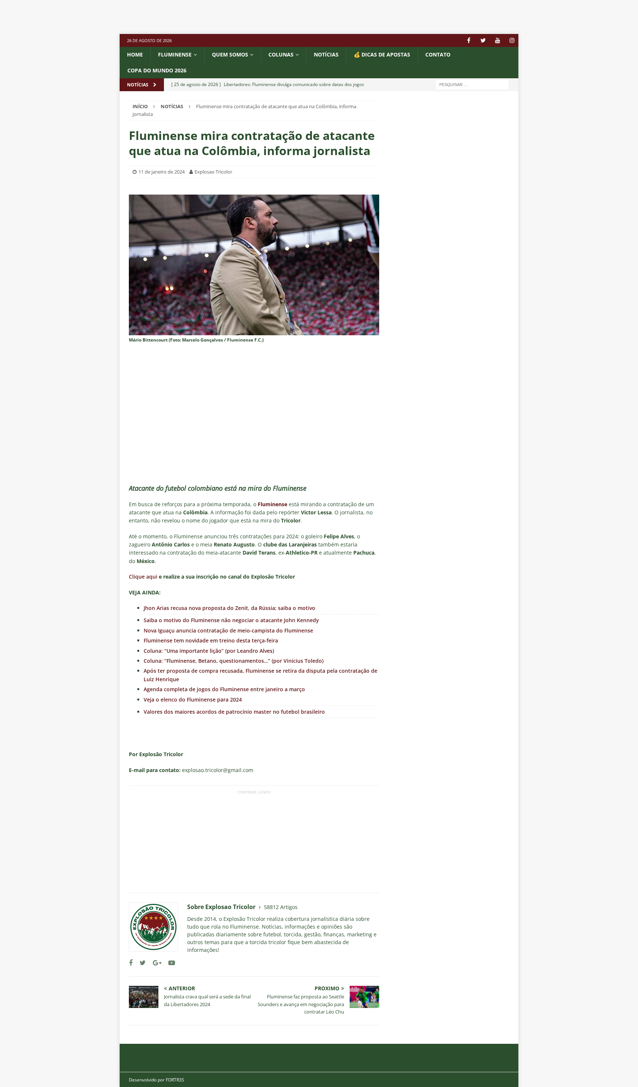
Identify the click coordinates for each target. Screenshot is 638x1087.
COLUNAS (281, 54)
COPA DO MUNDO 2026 (156, 70)
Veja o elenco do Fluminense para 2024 (193, 699)
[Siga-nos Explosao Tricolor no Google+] (154, 962)
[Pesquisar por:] (472, 84)
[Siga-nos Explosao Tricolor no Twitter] (140, 962)
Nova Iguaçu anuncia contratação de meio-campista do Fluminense (228, 630)
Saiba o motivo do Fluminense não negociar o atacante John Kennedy (231, 620)
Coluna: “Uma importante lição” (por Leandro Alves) (209, 650)
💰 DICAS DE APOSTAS (382, 54)
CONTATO (437, 54)
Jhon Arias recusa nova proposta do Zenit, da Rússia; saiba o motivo (229, 607)
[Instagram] (511, 40)
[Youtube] (497, 40)
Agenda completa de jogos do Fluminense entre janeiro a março (224, 689)
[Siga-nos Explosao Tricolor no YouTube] (169, 962)
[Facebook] (468, 40)
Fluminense (175, 54)
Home (135, 54)
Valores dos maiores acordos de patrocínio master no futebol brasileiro (234, 711)
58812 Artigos (281, 907)
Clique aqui (143, 576)
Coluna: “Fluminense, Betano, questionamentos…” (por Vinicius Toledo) (233, 660)
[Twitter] (483, 40)
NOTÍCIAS (326, 54)
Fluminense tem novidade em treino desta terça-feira (211, 640)
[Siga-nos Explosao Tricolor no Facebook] (131, 962)
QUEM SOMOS (230, 54)
